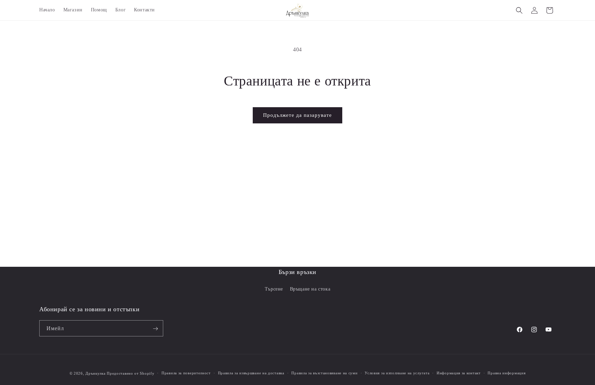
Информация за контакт (459, 373)
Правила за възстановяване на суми (324, 373)
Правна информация (506, 373)
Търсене (274, 289)
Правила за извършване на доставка (251, 373)
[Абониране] (155, 329)
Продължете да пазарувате (297, 115)
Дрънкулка (95, 373)
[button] (519, 10)
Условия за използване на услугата (397, 373)
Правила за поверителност (186, 373)
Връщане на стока (310, 289)
